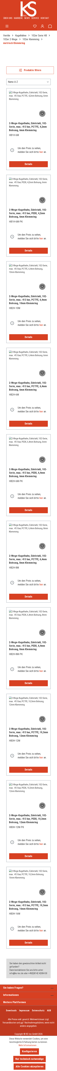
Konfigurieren (29, 1051)
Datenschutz (38, 1010)
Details (28, 164)
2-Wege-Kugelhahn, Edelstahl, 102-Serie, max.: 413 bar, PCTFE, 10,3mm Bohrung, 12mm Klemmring (28, 732)
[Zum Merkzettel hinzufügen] (42, 113)
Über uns (7, 18)
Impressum (24, 1010)
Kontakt (45, 18)
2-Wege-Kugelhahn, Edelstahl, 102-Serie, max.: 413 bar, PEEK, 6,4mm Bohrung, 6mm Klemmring (28, 473)
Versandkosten (9, 1022)
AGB (49, 1010)
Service (35, 18)
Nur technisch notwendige (29, 1058)
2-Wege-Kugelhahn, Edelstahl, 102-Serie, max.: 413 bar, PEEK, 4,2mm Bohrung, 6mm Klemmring (28, 213)
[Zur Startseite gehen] (28, 9)
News (27, 18)
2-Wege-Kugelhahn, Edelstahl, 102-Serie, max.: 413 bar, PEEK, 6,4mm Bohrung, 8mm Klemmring (28, 646)
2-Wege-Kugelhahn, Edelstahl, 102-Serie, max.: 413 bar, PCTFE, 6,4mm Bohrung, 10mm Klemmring (28, 300)
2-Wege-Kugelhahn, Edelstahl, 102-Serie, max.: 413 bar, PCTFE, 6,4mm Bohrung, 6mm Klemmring (28, 386)
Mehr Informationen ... (28, 1045)
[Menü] (7, 26)
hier (41, 151)
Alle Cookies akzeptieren (29, 1066)
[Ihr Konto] (42, 26)
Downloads (11, 1010)
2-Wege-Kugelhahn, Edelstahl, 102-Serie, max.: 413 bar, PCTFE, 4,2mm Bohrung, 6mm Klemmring (28, 127)
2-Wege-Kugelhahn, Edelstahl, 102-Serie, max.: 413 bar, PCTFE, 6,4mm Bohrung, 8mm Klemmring (28, 559)
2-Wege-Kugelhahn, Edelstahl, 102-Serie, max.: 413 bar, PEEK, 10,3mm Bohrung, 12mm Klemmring (28, 819)
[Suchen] (27, 26)
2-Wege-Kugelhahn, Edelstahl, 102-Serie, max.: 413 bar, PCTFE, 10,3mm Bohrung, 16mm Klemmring (28, 905)
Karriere (18, 18)
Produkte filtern (32, 70)
